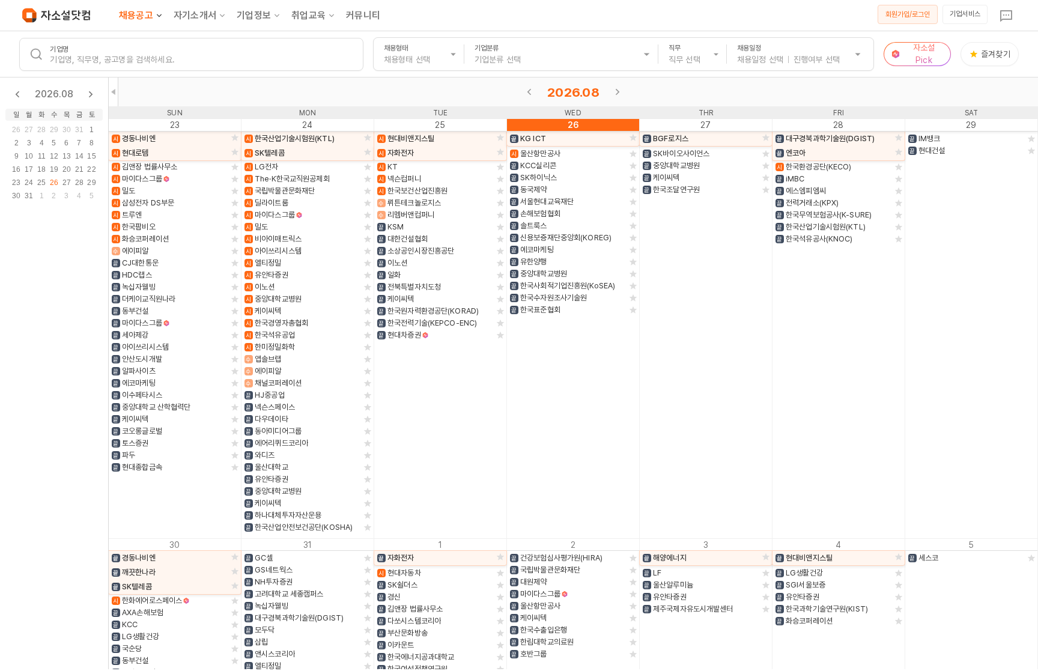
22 (91, 169)
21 (79, 169)
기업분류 (487, 48)
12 (54, 156)
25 (41, 182)
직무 (675, 48)
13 (66, 156)
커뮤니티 (363, 15)
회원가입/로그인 (907, 14)
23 (16, 182)
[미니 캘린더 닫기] (113, 91)
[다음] (617, 92)
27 (29, 130)
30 (66, 130)
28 (41, 130)
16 (16, 169)
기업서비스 (965, 14)
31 (79, 130)
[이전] (529, 92)
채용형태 (396, 48)
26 (16, 130)
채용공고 (136, 15)
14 (79, 156)
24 (29, 182)
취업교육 (308, 15)
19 (54, 169)
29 (54, 130)
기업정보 (254, 15)
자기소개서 (195, 15)
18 (41, 169)
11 (42, 156)
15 (91, 156)
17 (29, 169)
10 (29, 156)
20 (66, 169)
